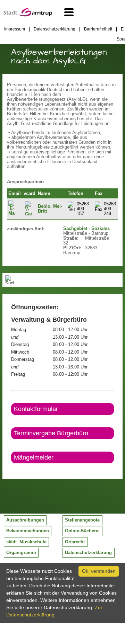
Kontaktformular (36, 409)
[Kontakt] (11, 469)
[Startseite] (27, 15)
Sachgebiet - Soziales (86, 228)
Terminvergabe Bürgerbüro (51, 433)
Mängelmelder (33, 457)
